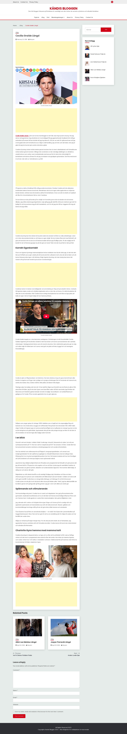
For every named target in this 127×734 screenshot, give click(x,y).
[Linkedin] (27, 70)
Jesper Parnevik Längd (61, 642)
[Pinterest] (30, 70)
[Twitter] (20, 70)
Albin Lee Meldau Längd (26, 642)
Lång (42, 17)
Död (48, 17)
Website (15, 704)
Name (15, 690)
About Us (16, 2)
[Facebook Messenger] (44, 70)
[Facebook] (17, 70)
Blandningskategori (57, 17)
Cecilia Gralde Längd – (22, 136)
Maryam (32, 39)
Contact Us (24, 2)
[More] (50, 70)
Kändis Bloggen (63, 8)
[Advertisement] (46, 53)
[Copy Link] (37, 70)
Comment (16, 670)
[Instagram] (40, 70)
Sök (106, 29)
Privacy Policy (33, 2)
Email (15, 697)
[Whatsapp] (34, 70)
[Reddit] (23, 70)
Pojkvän (36, 17)
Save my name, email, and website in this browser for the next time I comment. (39, 711)
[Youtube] (47, 70)
